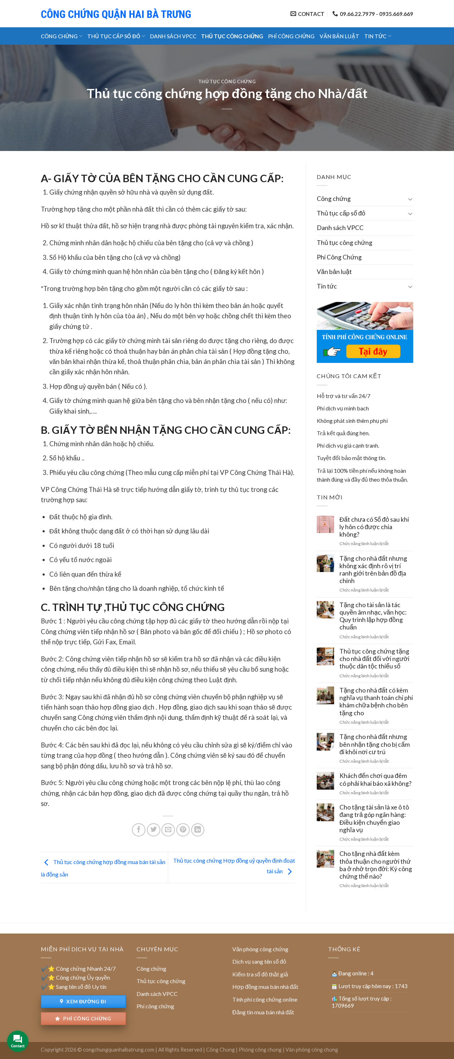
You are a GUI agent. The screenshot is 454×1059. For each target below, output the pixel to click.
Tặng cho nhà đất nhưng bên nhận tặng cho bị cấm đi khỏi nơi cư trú (374, 744)
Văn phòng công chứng (260, 949)
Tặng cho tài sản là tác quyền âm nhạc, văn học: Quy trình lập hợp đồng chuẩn (372, 616)
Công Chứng (220, 1050)
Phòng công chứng (260, 1050)
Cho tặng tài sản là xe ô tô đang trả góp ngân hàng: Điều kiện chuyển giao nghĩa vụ (374, 818)
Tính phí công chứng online (264, 999)
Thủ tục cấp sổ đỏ (113, 36)
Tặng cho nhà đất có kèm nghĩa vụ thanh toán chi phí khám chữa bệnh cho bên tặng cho (376, 701)
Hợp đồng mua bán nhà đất (265, 986)
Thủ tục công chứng (232, 36)
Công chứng (59, 36)
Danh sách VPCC (173, 36)
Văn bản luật (339, 36)
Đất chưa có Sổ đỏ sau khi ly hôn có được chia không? (374, 527)
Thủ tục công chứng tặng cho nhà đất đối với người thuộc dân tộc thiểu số (374, 659)
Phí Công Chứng (291, 36)
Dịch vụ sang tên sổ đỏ (259, 961)
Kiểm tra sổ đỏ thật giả (260, 974)
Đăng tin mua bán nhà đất (263, 1012)
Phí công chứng (86, 1018)
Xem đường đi (85, 1001)
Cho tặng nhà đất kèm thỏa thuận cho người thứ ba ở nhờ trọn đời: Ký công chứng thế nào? (375, 865)
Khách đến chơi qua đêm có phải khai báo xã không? (375, 779)
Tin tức (375, 36)
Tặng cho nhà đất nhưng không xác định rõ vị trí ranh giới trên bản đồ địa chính (373, 569)
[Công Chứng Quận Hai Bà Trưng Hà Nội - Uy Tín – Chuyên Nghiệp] (117, 14)
